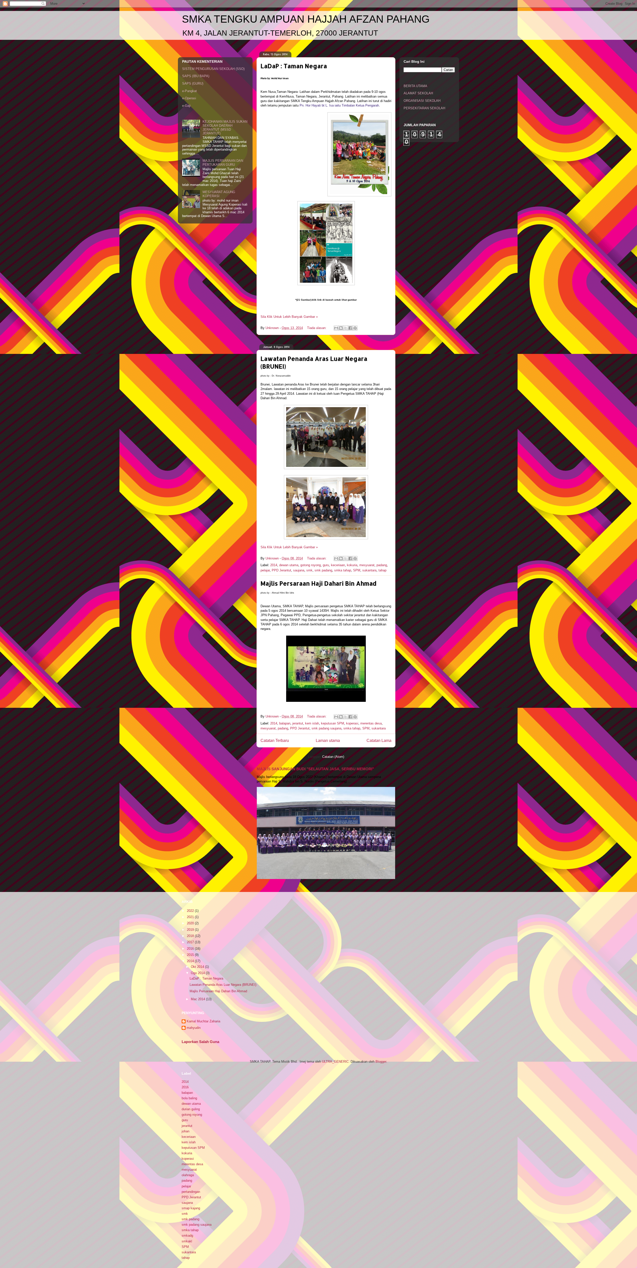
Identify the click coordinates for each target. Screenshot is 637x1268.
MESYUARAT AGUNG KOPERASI (219, 194)
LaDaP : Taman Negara (294, 66)
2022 (191, 911)
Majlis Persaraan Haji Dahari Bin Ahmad (318, 583)
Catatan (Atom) (333, 757)
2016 (191, 948)
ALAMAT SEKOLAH (418, 93)
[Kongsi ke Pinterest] (355, 328)
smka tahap (342, 570)
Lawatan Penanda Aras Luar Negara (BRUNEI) (223, 985)
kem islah (312, 723)
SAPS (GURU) (192, 83)
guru (326, 565)
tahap (382, 570)
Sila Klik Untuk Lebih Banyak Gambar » (289, 317)
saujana (298, 570)
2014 (273, 565)
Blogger (380, 1061)
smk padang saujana (326, 728)
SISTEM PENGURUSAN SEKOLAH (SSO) (213, 69)
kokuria (352, 565)
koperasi (352, 723)
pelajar (265, 570)
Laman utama (328, 740)
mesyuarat (366, 565)
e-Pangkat (189, 91)
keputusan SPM (332, 723)
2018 (191, 936)
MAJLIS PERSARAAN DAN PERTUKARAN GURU (223, 162)
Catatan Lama (379, 740)
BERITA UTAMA (415, 86)
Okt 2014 (198, 967)
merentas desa (371, 723)
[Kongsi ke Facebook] (350, 328)
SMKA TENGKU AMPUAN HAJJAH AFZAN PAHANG (306, 19)
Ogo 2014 (198, 973)
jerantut (297, 723)
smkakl (187, 1241)
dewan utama (288, 565)
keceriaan (338, 565)
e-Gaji (186, 106)
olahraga (188, 1175)
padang (381, 565)
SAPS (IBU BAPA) (195, 76)
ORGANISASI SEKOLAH (422, 101)
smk (309, 570)
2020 (191, 923)
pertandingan (191, 1192)
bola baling (189, 1098)
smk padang (323, 570)
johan (185, 1131)
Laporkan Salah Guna (200, 1042)
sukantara (369, 570)
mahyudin (194, 1028)
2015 (191, 955)
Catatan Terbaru (275, 740)
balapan (284, 723)
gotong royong (310, 565)
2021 (191, 917)
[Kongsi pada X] (345, 328)
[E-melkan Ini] (336, 328)
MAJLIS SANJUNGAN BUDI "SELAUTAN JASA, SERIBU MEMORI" (315, 769)
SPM (356, 570)
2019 (191, 930)
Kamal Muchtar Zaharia (203, 1021)
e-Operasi (189, 98)
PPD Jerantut (281, 570)
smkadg (187, 1235)
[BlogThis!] (340, 328)
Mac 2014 (198, 999)
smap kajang (191, 1208)
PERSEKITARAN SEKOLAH (424, 108)
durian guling (191, 1109)
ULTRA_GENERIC (335, 1061)
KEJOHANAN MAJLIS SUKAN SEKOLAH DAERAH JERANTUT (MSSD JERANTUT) (225, 127)
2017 (191, 942)
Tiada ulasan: (317, 328)
